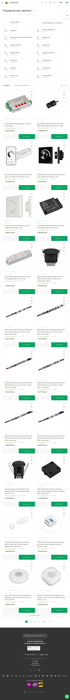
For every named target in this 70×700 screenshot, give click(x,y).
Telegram (35, 670)
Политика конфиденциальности (36, 691)
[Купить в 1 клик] (31, 94)
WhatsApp (39, 670)
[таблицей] (67, 85)
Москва (35, 661)
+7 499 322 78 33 (29, 654)
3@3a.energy (44, 654)
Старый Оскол (35, 665)
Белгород (35, 663)
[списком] (64, 85)
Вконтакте (31, 670)
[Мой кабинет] (54, 3)
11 (43, 621)
